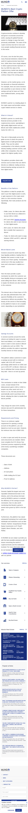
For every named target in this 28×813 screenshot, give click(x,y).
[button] (26, 2)
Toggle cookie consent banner (27, 803)
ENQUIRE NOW (7, 180)
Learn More (11, 810)
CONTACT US (18, 550)
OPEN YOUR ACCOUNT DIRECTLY (14, 553)
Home (2, 5)
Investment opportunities (12, 5)
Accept (18, 810)
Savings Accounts (20, 219)
